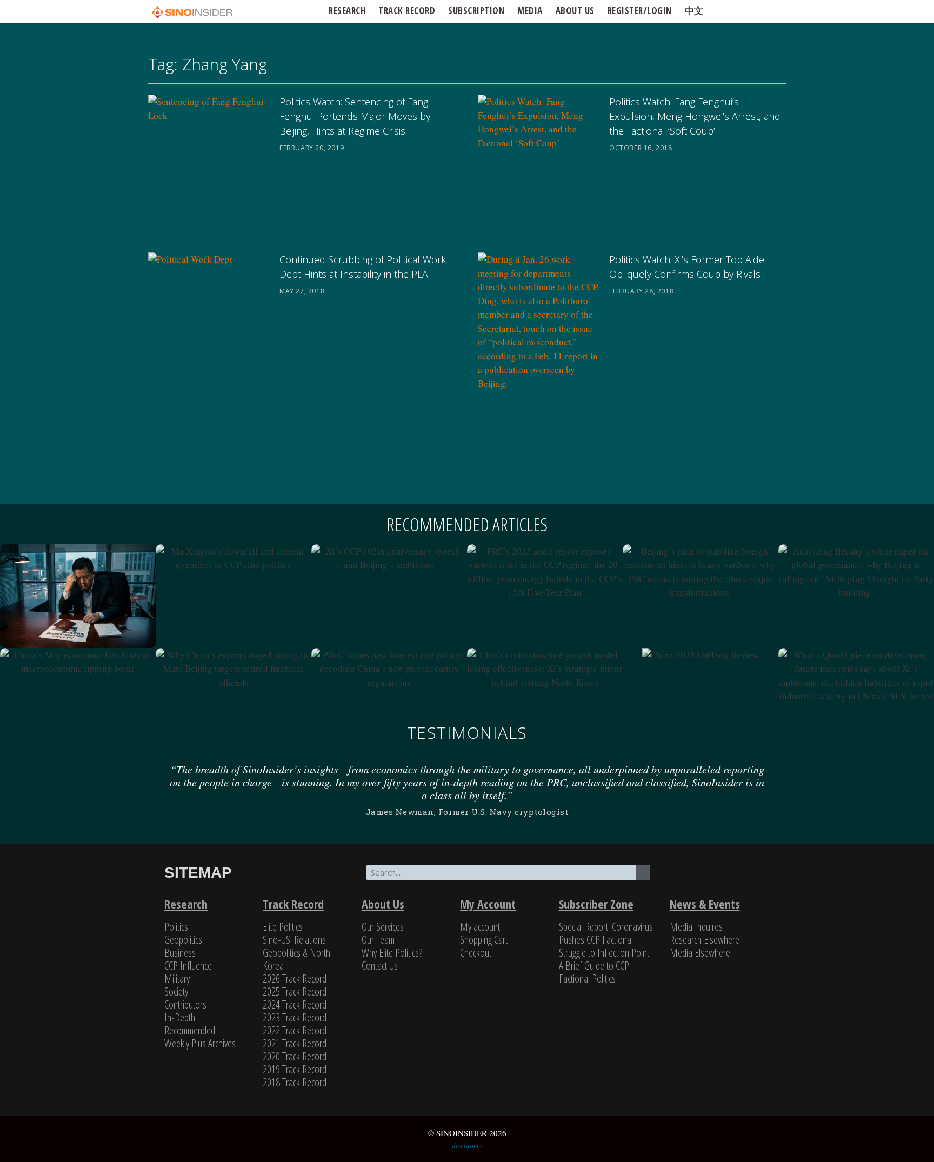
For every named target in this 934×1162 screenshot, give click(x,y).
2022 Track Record (294, 1030)
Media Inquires (696, 926)
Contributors (185, 1004)
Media (530, 10)
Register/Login (640, 10)
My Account (488, 904)
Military (177, 978)
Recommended (189, 1030)
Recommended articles (467, 524)
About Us (383, 904)
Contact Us (380, 965)
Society (176, 991)
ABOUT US (575, 10)
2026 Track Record (294, 978)
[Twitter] (680, 878)
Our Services (383, 926)
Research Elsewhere (704, 939)
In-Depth (179, 1017)
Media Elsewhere (700, 952)
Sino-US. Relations (294, 939)
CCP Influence (188, 965)
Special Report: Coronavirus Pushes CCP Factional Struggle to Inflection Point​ (606, 939)
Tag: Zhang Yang (207, 64)
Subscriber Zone (596, 904)
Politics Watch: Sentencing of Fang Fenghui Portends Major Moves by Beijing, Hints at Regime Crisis (354, 116)
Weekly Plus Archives (200, 1043)
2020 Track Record (294, 1056)
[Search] (643, 872)
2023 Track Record (294, 1017)
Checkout (475, 952)
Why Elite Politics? (392, 952)
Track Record (406, 10)
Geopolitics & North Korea (296, 959)
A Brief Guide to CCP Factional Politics (594, 972)
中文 (694, 10)
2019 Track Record (294, 1069)
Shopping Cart (484, 939)
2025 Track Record (294, 991)
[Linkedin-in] (749, 878)
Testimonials (467, 733)
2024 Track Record (294, 1004)
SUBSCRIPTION (476, 10)
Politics (176, 926)
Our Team (378, 939)
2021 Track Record (294, 1043)
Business (180, 952)
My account (480, 926)
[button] (151, 789)
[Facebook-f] (715, 878)
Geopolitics (183, 939)
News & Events (705, 904)
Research (347, 10)
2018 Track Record (294, 1082)
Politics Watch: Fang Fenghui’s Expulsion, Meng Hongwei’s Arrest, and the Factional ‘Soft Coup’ (694, 116)
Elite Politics (283, 926)
